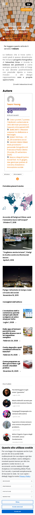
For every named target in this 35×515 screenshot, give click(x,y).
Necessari (6, 481)
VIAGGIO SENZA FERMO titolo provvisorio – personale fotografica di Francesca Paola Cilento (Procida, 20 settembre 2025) (17, 148)
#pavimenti (18, 174)
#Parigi (7, 174)
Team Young (8, 38)
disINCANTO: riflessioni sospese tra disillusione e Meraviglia (17, 132)
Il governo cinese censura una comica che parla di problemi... (22, 424)
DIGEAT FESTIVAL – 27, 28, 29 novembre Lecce (17, 138)
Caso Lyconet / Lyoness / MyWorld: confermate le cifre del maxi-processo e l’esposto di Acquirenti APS (18, 123)
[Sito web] (8, 111)
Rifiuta (17, 502)
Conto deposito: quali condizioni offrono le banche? (12, 349)
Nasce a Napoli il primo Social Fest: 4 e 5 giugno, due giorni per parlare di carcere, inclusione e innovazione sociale (18, 162)
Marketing (6, 496)
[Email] (11, 111)
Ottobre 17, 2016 (9, 222)
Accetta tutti (17, 511)
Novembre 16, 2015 (11, 295)
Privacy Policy (24, 476)
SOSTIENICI (26, 10)
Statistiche (7, 491)
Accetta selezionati (17, 506)
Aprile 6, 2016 (8, 260)
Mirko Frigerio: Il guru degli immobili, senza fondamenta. (22, 436)
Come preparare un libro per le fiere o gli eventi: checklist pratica (11, 364)
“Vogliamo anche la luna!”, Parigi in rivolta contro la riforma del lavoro (17, 255)
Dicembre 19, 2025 (10, 371)
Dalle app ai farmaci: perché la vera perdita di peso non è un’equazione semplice (12, 333)
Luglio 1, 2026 (8, 322)
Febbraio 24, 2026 (10, 341)
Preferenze (7, 486)
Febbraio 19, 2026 (10, 355)
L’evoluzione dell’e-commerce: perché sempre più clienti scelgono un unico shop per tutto (11, 315)
